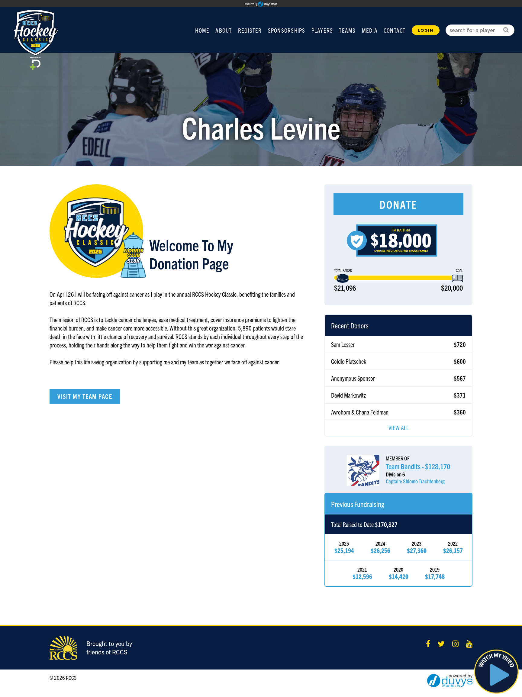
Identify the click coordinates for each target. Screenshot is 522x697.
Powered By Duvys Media (261, 4)
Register (250, 30)
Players (322, 30)
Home (202, 30)
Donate (398, 204)
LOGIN (425, 30)
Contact (395, 30)
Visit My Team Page (84, 396)
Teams (347, 30)
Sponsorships (286, 30)
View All (398, 427)
